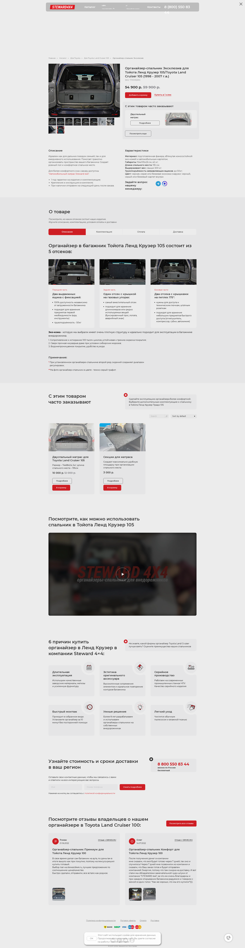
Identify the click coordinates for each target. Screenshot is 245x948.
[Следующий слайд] (116, 90)
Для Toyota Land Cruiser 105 (96, 58)
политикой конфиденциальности (100, 793)
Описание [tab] (67, 232)
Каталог (63, 58)
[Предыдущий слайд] (52, 90)
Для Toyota (75, 58)
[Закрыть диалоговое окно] (241, 4)
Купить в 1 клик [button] (162, 95)
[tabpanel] (122, 309)
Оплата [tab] (141, 232)
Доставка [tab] (178, 232)
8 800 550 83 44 (173, 764)
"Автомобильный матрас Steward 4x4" (68, 174)
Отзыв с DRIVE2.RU (184, 840)
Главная (52, 58)
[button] (90, 7)
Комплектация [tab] (104, 232)
